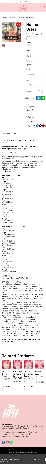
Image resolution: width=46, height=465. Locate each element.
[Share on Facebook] (37, 125)
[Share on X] (40, 125)
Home (5, 17)
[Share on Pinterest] (43, 125)
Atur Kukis (38, 460)
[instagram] (7, 442)
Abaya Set (21, 17)
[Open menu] (3, 7)
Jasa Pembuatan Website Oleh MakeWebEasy (23, 452)
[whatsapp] (11, 442)
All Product (12, 17)
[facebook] (3, 442)
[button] (40, 7)
